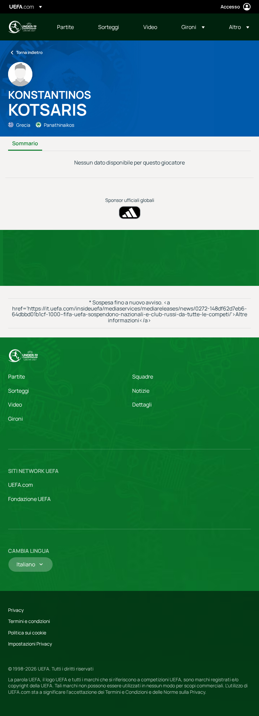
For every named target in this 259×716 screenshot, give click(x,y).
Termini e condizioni (29, 621)
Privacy (16, 610)
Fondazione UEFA (29, 499)
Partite (16, 376)
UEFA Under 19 (22, 27)
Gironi (15, 418)
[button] (193, 27)
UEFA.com (20, 484)
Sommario (25, 144)
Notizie (140, 390)
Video (15, 404)
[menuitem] (69, 27)
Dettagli (142, 404)
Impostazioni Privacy (30, 643)
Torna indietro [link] (29, 52)
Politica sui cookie (27, 632)
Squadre (142, 376)
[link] (65, 27)
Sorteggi (18, 390)
